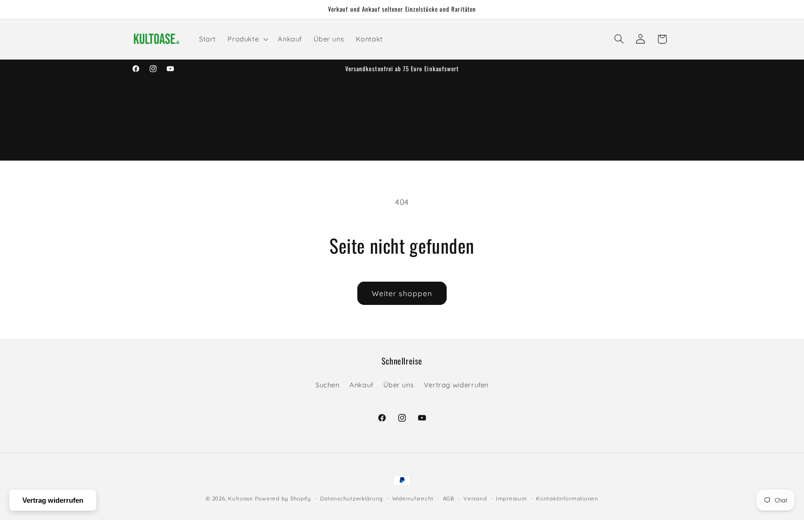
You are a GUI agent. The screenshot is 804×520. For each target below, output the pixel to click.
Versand (475, 498)
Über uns (398, 384)
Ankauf (361, 384)
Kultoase (240, 498)
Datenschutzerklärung (351, 498)
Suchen (327, 384)
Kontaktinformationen (567, 498)
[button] (247, 39)
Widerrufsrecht (413, 498)
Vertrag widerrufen (456, 384)
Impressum (511, 498)
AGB (449, 498)
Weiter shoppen (402, 293)
